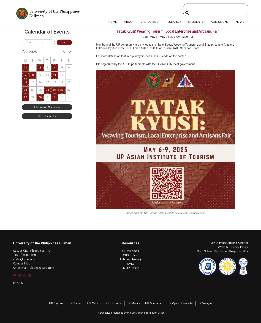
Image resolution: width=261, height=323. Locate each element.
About (129, 21)
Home (112, 21)
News (240, 21)
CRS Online (130, 255)
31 (25, 67)
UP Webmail (130, 251)
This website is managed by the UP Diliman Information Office (130, 313)
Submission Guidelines (47, 107)
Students (196, 21)
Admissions (220, 21)
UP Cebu (93, 303)
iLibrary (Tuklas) (130, 259)
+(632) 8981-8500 (25, 255)
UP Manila (133, 303)
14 (25, 82)
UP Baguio (75, 303)
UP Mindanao (153, 303)
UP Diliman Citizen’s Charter (229, 242)
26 (62, 90)
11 (54, 75)
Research (173, 21)
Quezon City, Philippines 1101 (32, 250)
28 (25, 97)
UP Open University (180, 303)
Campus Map (21, 263)
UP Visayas (205, 303)
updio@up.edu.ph (24, 259)
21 (25, 90)
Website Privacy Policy (233, 247)
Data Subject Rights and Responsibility (222, 251)
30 (40, 97)
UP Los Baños (113, 303)
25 (54, 90)
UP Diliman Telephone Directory (33, 267)
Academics (149, 21)
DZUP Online (130, 268)
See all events (47, 116)
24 (47, 90)
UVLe (130, 263)
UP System (56, 303)
